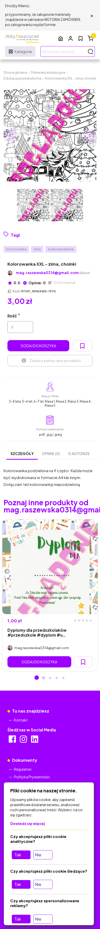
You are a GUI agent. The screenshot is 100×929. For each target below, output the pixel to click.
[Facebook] (12, 740)
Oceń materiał (64, 283)
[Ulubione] (80, 38)
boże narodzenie (61, 249)
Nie (38, 854)
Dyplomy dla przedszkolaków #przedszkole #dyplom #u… (37, 632)
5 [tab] (63, 678)
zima (37, 249)
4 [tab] (56, 678)
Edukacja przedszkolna (22, 78)
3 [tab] (50, 678)
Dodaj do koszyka (38, 345)
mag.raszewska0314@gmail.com (53, 272)
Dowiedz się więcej (27, 823)
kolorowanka (16, 249)
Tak (17, 854)
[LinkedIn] (35, 740)
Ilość (12, 315)
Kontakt (21, 720)
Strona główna (15, 72)
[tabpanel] (50, 595)
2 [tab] (43, 678)
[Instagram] (23, 740)
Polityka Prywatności (32, 777)
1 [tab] (36, 678)
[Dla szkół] (60, 38)
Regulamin (23, 769)
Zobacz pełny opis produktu (55, 360)
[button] (70, 38)
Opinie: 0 (37, 282)
